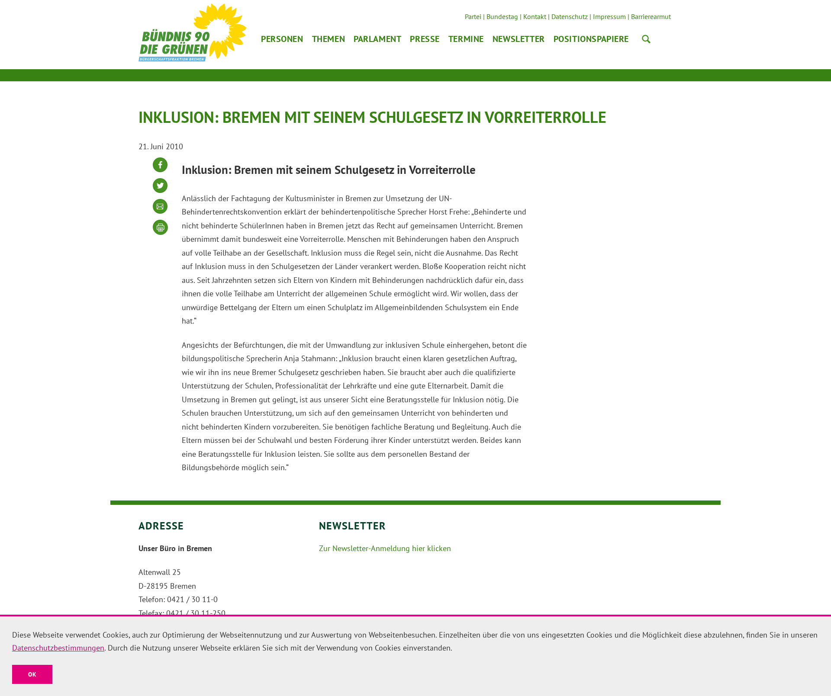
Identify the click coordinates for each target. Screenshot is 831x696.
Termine (466, 39)
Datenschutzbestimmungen (58, 648)
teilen (160, 171)
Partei (473, 16)
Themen (328, 39)
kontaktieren (160, 213)
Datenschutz (569, 16)
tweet (160, 192)
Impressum (609, 16)
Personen (282, 39)
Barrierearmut (651, 16)
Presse (424, 39)
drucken (160, 227)
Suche (646, 39)
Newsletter (519, 39)
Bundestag (502, 16)
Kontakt (534, 16)
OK (32, 674)
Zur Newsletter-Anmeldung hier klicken (385, 548)
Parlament (377, 39)
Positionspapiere (591, 39)
